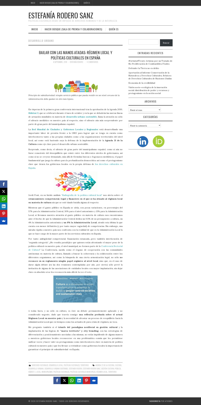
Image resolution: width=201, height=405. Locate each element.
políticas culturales (61, 371)
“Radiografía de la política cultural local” (81, 195)
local (38, 371)
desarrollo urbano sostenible (81, 116)
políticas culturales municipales (82, 371)
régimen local (101, 371)
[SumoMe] (94, 380)
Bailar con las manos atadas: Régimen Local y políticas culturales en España (75, 55)
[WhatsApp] (71, 380)
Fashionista (154, 401)
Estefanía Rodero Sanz (60, 15)
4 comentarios (92, 62)
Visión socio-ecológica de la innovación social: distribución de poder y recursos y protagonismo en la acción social (148, 90)
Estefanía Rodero (76, 62)
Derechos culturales (40, 365)
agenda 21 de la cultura (104, 365)
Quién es (87, 2)
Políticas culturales (72, 365)
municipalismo (47, 371)
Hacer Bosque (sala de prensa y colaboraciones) (59, 2)
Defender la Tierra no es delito (143, 68)
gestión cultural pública (111, 368)
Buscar (166, 42)
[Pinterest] (86, 380)
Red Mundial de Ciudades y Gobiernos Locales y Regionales (65, 129)
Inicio (33, 2)
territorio (112, 371)
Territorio (84, 365)
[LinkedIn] (79, 380)
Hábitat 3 (33, 113)
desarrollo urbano (36, 368)
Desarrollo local (56, 365)
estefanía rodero (75, 368)
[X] (64, 380)
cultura (118, 365)
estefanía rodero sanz (91, 368)
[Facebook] (57, 380)
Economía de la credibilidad (141, 83)
